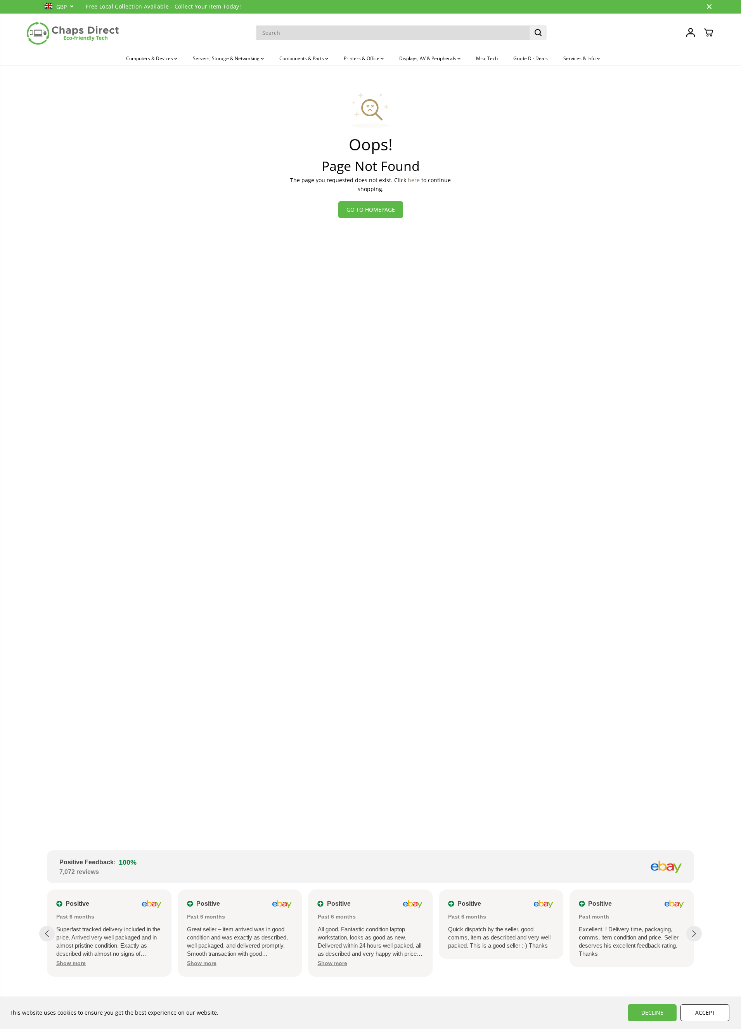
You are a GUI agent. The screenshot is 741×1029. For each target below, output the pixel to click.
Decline (652, 1012)
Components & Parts (302, 58)
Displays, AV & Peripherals (428, 58)
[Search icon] (538, 32)
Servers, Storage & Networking (227, 58)
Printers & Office (362, 58)
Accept (705, 1012)
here (414, 180)
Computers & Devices (150, 58)
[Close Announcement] (709, 6)
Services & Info (580, 58)
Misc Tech (487, 58)
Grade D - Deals (530, 58)
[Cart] (708, 32)
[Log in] (690, 32)
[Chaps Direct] (72, 32)
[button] (71, 963)
